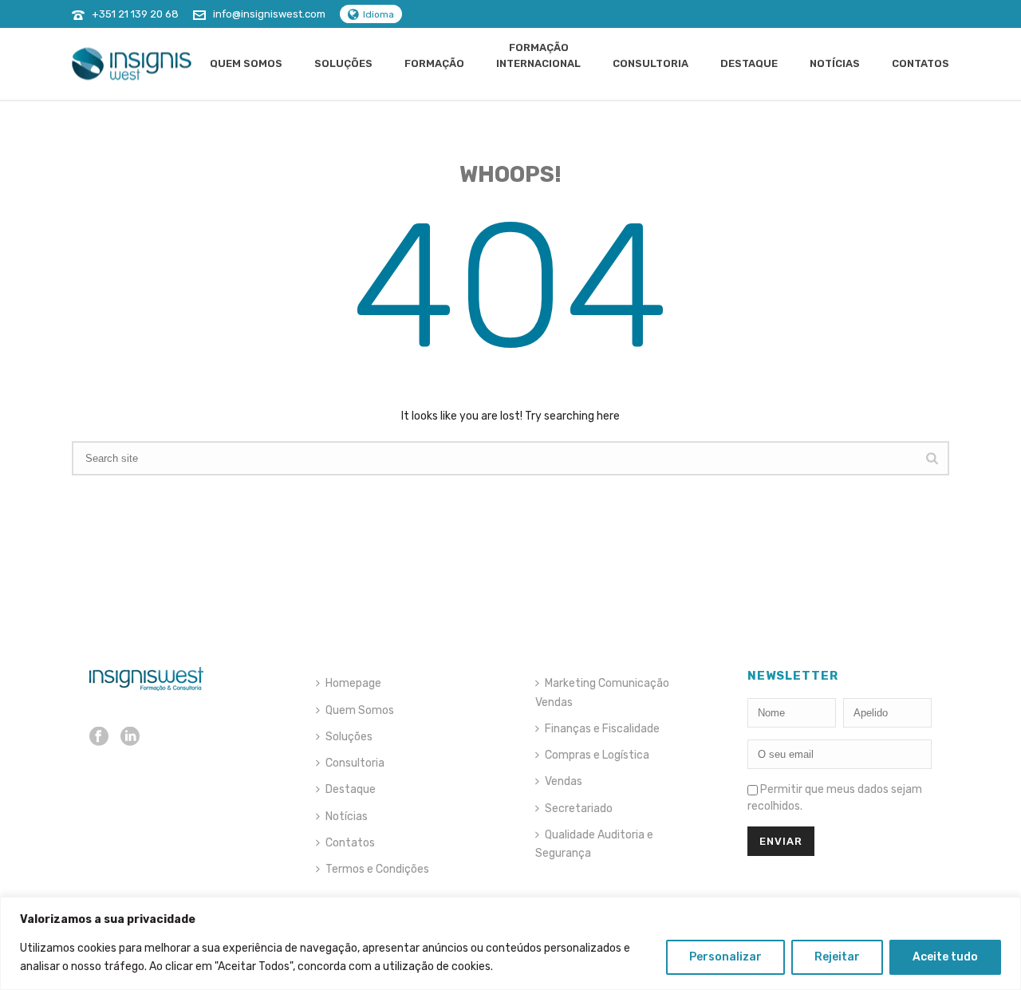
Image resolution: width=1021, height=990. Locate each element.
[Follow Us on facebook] (98, 737)
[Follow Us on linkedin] (130, 737)
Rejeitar (837, 957)
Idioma (378, 14)
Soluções (343, 63)
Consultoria (650, 63)
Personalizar (725, 957)
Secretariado (579, 808)
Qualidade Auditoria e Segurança (594, 844)
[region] (510, 943)
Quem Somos (246, 63)
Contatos (920, 63)
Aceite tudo (945, 957)
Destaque (749, 63)
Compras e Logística (597, 755)
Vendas (563, 781)
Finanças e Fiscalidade (602, 729)
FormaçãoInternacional (538, 55)
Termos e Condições (377, 869)
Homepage (353, 683)
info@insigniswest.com (269, 14)
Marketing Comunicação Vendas (602, 692)
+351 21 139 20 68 (135, 14)
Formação (434, 63)
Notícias (835, 63)
